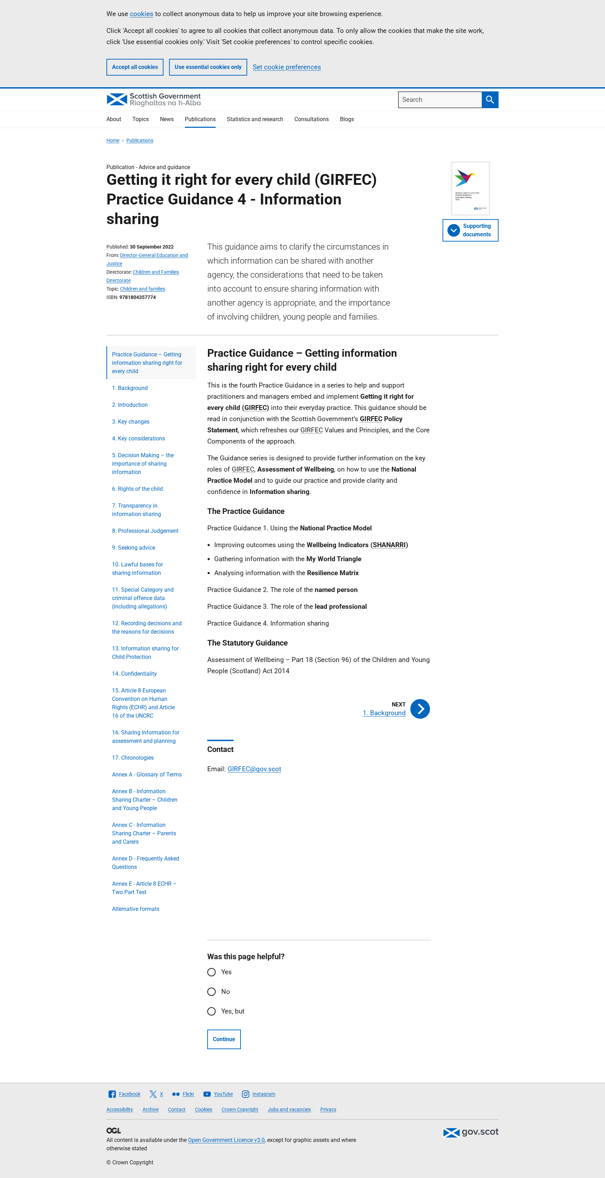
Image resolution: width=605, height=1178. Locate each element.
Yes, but (232, 1011)
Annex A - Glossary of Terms (147, 774)
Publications (200, 119)
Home (112, 140)
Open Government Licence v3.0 (226, 1140)
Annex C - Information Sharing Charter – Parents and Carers (144, 833)
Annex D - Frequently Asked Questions (145, 862)
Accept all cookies (135, 67)
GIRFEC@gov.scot (254, 769)
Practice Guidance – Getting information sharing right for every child (147, 363)
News (167, 119)
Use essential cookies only (208, 67)
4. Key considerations (138, 438)
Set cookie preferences (287, 67)
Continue (224, 1039)
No (225, 992)
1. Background (130, 388)
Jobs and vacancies (289, 1109)
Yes (226, 972)
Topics (140, 119)
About (113, 119)
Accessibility (119, 1109)
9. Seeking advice (133, 547)
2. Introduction (130, 405)
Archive (150, 1109)
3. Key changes (130, 421)
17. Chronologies (133, 757)
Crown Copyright (240, 1109)
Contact (177, 1109)
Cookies (203, 1109)
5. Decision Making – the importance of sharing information (143, 463)
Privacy (328, 1109)
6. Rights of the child (137, 489)
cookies (141, 14)
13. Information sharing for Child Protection (145, 652)
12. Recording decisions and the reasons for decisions (147, 627)
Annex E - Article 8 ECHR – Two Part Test (144, 887)
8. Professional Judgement (145, 531)
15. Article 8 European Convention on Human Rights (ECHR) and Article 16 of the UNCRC (143, 703)
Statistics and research (255, 119)
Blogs (347, 119)
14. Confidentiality (134, 673)
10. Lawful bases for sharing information (137, 568)
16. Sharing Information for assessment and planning (145, 736)
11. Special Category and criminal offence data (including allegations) (143, 598)
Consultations (311, 119)
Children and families (142, 289)
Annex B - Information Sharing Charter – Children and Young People (145, 799)
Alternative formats (135, 909)
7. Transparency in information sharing (136, 509)
